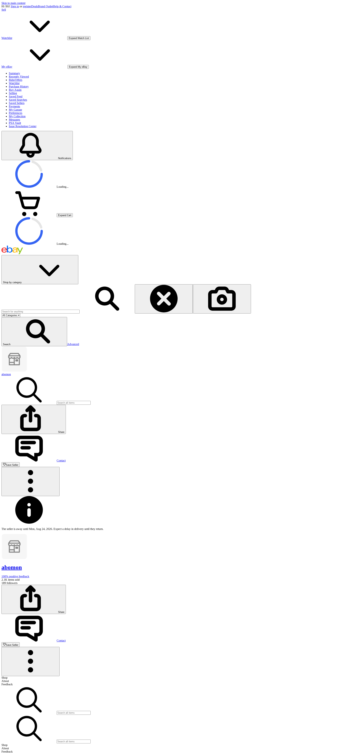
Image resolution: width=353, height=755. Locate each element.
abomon (6, 374)
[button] (34, 331)
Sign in (15, 6)
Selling (13, 93)
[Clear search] (164, 299)
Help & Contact (62, 6)
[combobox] (40, 312)
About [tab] (5, 681)
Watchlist (14, 83)
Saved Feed (15, 96)
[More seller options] (30, 481)
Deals (34, 6)
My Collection (17, 116)
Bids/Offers (15, 79)
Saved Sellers (16, 103)
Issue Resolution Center (22, 126)
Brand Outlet (45, 6)
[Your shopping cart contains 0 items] (29, 215)
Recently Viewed (19, 76)
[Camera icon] (222, 299)
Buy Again (15, 89)
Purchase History (19, 86)
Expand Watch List (79, 38)
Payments (14, 106)
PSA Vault (15, 122)
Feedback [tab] (7, 684)
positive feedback (15, 576)
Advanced (73, 344)
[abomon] (14, 371)
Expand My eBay (78, 66)
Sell (3, 9)
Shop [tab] (4, 677)
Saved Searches (18, 99)
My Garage (15, 109)
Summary (14, 73)
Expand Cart (64, 215)
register (27, 6)
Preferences (15, 113)
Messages (14, 119)
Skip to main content (13, 3)
